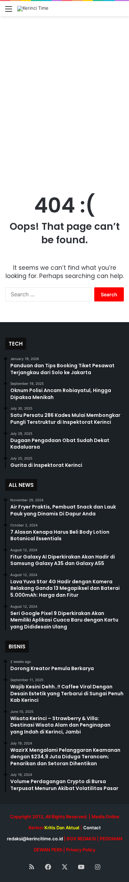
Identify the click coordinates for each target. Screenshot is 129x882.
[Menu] (8, 11)
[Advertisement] (64, 105)
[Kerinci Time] (33, 8)
